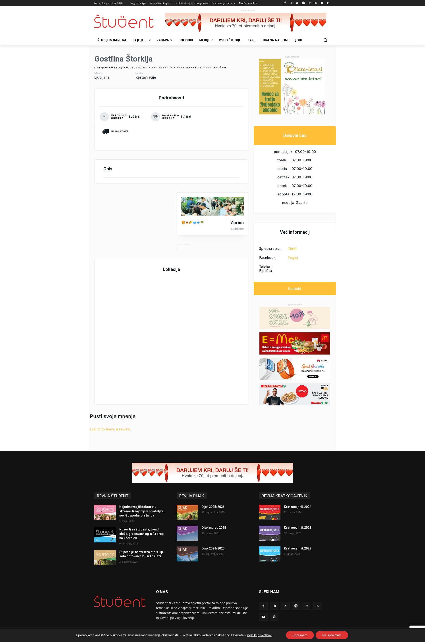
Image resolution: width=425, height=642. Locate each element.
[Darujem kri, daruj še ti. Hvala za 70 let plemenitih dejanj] (248, 23)
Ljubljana (102, 77)
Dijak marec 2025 (214, 527)
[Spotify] (303, 3)
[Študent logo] (129, 21)
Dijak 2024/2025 (213, 548)
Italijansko (103, 67)
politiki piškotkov (259, 635)
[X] (316, 3)
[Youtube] (322, 3)
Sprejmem (300, 635)
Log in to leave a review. (110, 429)
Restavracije (162, 67)
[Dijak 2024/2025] (187, 553)
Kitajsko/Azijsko (128, 67)
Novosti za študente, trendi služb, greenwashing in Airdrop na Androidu (141, 534)
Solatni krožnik (213, 67)
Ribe (177, 67)
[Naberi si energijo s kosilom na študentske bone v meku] (294, 343)
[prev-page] (179, 247)
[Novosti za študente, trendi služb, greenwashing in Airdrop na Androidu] (105, 534)
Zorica (237, 222)
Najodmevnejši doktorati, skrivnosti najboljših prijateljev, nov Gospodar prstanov (141, 511)
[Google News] (328, 3)
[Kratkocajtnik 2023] (269, 533)
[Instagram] (291, 3)
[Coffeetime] (294, 318)
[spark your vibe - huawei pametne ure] (294, 369)
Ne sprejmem (332, 635)
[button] (325, 40)
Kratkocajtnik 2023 (297, 527)
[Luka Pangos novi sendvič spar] (294, 394)
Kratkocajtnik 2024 (297, 507)
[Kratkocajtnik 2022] (269, 553)
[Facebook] (285, 3)
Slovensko (190, 67)
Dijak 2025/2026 (213, 507)
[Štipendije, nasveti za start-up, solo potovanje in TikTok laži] (105, 557)
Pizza (147, 67)
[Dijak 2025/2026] (187, 512)
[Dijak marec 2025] (187, 533)
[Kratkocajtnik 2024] (269, 512)
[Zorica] (212, 206)
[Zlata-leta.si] (292, 86)
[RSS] (297, 3)
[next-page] (186, 247)
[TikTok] (309, 3)
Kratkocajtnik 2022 (297, 548)
